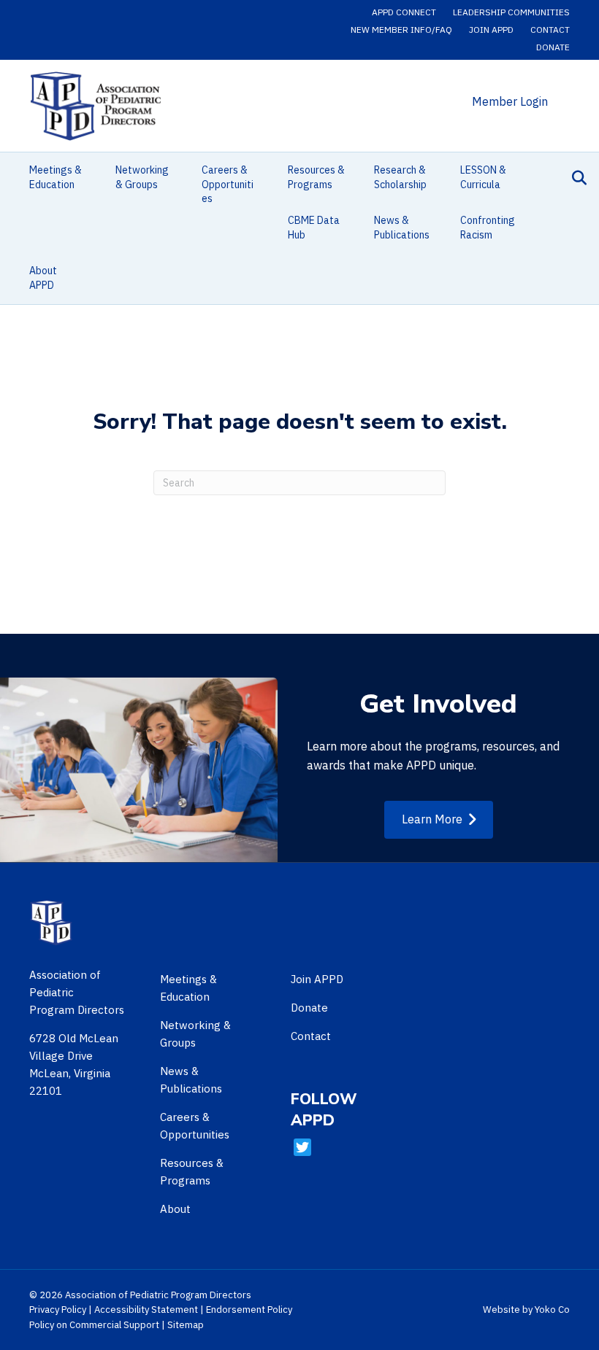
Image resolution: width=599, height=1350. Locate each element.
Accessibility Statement (146, 1309)
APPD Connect (404, 12)
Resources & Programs (316, 177)
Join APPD (491, 29)
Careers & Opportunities (227, 184)
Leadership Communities (511, 12)
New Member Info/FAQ (401, 29)
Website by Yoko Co (526, 1309)
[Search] (575, 178)
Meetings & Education (55, 177)
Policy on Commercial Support (94, 1325)
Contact (550, 29)
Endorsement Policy (249, 1309)
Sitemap (185, 1325)
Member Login (510, 101)
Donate (553, 47)
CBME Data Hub (314, 227)
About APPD (43, 278)
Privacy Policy (57, 1309)
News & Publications (402, 227)
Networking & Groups (142, 177)
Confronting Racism (487, 227)
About (175, 1209)
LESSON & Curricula (483, 177)
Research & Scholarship (400, 177)
